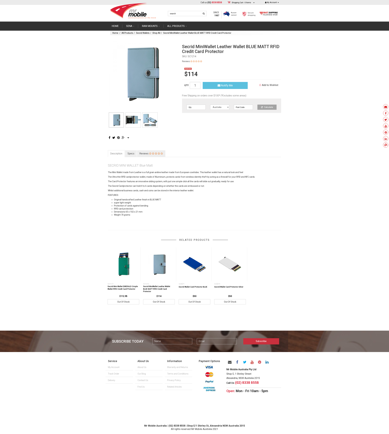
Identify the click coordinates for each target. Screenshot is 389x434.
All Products (127, 33)
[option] (141, 73)
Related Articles (174, 387)
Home (115, 26)
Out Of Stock (123, 302)
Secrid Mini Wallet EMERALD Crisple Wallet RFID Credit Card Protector (123, 287)
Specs (130, 153)
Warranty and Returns (177, 367)
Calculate (268, 107)
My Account (113, 367)
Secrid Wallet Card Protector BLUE (193, 287)
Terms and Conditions (177, 374)
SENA (129, 26)
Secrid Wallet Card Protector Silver (228, 287)
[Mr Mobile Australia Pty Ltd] (133, 10)
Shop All (156, 33)
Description (116, 153)
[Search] (204, 13)
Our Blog (142, 374)
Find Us (141, 387)
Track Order (113, 374)
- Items (241, 3)
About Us (142, 367)
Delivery (111, 380)
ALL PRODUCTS (176, 26)
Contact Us (143, 380)
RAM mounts (150, 26)
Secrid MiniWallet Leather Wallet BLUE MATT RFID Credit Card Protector (197, 33)
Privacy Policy (174, 380)
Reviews (144, 153)
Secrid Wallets (143, 33)
